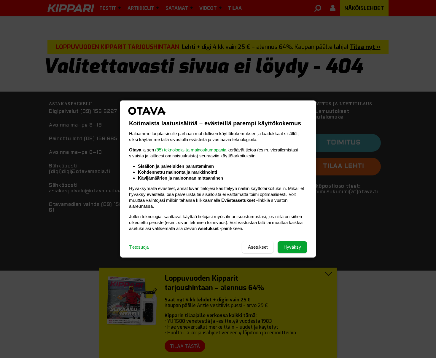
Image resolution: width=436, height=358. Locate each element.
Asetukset (258, 247)
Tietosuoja (139, 247)
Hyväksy (292, 247)
